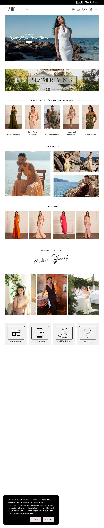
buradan (18, 513)
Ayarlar (35, 519)
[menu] (96, 9)
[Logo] (10, 9)
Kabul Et (48, 519)
